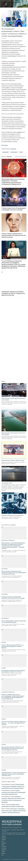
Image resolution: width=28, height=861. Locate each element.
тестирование (14, 152)
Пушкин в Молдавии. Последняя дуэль (13, 515)
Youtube (3, 853)
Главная (3, 836)
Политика (4, 837)
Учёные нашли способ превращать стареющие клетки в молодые (14, 209)
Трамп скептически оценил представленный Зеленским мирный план (13, 792)
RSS (2, 855)
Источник (5, 145)
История (4, 839)
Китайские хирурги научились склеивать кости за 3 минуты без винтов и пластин (13, 293)
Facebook (4, 849)
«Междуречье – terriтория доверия (11, 2)
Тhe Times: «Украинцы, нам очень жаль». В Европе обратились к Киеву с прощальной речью (14, 810)
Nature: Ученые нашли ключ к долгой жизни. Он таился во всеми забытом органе (14, 235)
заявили (19, 132)
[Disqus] (14, 317)
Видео (3, 844)
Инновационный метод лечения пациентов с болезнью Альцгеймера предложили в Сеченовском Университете (13, 181)
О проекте (4, 846)
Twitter (3, 851)
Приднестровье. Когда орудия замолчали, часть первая (13, 433)
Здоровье (13, 149)
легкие (21, 152)
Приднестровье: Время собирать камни (13, 460)
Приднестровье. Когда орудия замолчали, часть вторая (13, 399)
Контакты (4, 848)
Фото (3, 841)
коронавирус (5, 152)
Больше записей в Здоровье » (20, 156)
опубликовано (11, 56)
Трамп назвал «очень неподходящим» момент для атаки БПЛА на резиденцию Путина (13, 786)
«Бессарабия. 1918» (7, 483)
